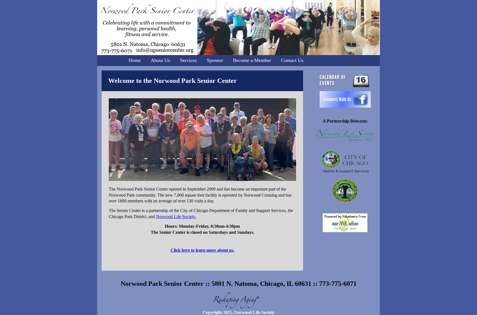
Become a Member (252, 60)
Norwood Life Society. (176, 216)
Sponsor (215, 60)
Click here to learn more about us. (202, 250)
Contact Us (292, 60)
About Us (160, 60)
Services (188, 60)
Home (135, 60)
